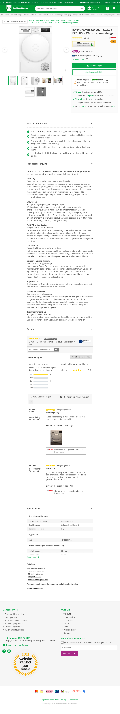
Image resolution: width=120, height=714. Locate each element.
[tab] (60, 124)
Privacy (63, 700)
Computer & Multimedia (81, 15)
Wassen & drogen (16, 15)
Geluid (7, 15)
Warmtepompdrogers (70, 20)
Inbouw (33, 15)
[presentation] (56, 437)
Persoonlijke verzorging (63, 15)
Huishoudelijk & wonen (45, 15)
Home (31, 20)
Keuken (26, 15)
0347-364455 (24, 638)
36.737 (4, 2)
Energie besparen (109, 15)
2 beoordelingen (51, 339)
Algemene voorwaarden (50, 700)
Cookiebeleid (73, 700)
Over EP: (65, 609)
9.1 (38, 2)
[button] (83, 44)
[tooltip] (85, 341)
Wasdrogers (56, 20)
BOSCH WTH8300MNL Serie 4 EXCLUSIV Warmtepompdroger (54, 23)
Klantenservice (10, 609)
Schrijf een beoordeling (82, 357)
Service (99, 15)
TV (2, 15)
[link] (33, 339)
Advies (93, 15)
